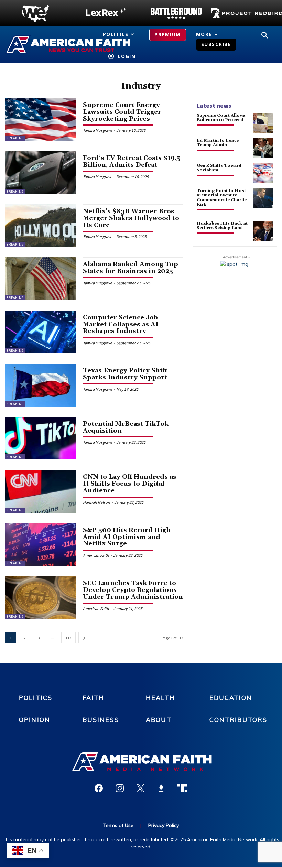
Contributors (238, 720)
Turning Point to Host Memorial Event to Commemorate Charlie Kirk (222, 197)
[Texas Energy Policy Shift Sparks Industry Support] (40, 385)
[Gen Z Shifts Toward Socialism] (263, 173)
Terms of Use (118, 825)
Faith (94, 698)
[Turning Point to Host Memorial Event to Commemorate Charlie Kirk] (263, 198)
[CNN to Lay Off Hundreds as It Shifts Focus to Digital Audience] (40, 491)
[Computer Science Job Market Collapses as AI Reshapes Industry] (40, 332)
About (159, 720)
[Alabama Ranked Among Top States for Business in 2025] (40, 278)
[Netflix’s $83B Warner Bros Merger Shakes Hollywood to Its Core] (40, 225)
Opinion (34, 720)
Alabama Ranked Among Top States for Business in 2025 (130, 267)
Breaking (15, 138)
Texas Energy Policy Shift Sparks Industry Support (125, 374)
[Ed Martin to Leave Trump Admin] (263, 148)
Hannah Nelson (96, 502)
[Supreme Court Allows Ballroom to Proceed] (263, 123)
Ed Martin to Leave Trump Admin (218, 143)
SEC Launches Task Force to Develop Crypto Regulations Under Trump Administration (133, 590)
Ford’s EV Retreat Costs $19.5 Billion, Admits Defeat (131, 161)
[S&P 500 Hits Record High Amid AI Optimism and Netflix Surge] (40, 544)
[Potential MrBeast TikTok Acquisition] (40, 438)
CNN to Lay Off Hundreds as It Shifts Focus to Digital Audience (129, 484)
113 (68, 637)
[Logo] (35, 13)
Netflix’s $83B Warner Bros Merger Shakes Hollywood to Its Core (131, 218)
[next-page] (84, 637)
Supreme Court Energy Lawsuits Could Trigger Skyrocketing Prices (122, 112)
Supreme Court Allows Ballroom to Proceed (221, 117)
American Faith (96, 555)
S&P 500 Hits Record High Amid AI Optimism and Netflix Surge (127, 537)
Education (230, 698)
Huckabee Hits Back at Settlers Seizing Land (222, 225)
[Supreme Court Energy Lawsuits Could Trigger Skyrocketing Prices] (40, 119)
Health (160, 698)
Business (101, 720)
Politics (35, 698)
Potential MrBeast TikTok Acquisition (126, 427)
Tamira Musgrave (97, 130)
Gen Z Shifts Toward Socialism (219, 168)
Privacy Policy (163, 825)
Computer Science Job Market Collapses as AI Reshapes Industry (121, 324)
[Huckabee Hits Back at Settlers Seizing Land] (263, 231)
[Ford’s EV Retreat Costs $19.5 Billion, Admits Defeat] (40, 172)
